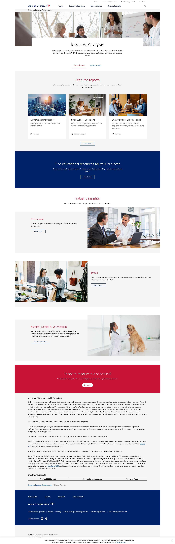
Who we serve (32, 497)
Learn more (38, 231)
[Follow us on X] (46, 519)
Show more (88, 144)
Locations (61, 497)
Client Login (142, 2)
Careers (47, 497)
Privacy (50, 512)
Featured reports (79, 65)
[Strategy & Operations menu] (86, 6)
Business (96, 2)
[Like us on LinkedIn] (42, 519)
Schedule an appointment (128, 2)
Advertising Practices (98, 512)
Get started (87, 177)
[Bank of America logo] (39, 6)
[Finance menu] (64, 6)
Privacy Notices (121, 542)
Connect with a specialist (36, 512)
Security (58, 512)
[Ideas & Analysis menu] (103, 6)
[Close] (172, 541)
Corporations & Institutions (110, 2)
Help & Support (78, 497)
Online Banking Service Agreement (76, 512)
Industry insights (95, 65)
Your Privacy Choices (116, 512)
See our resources (40, 341)
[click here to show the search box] (145, 6)
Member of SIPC (53, 466)
